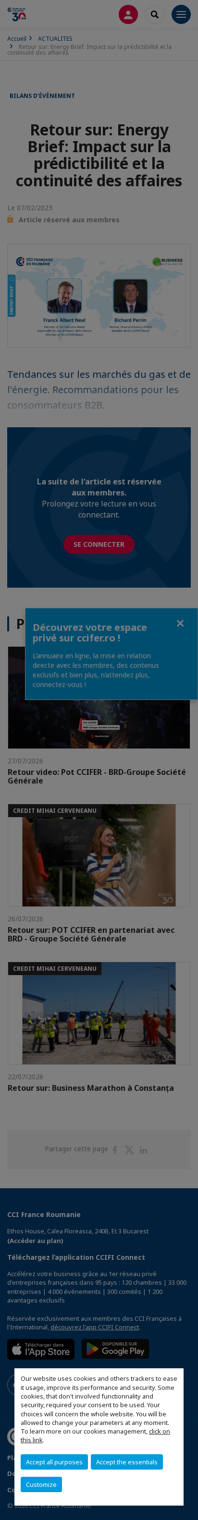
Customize (41, 1484)
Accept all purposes (54, 1462)
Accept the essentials (127, 1462)
